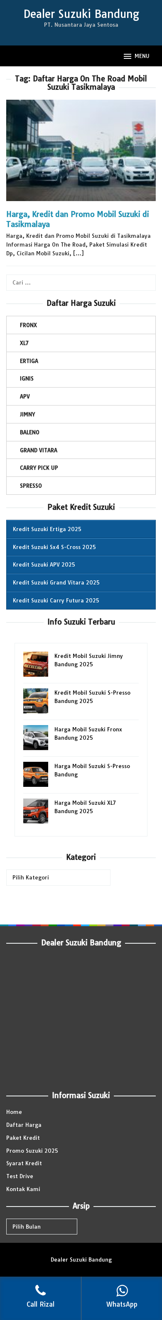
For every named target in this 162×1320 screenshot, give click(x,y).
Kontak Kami (23, 1189)
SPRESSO (31, 485)
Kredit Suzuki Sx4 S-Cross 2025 (54, 547)
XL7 (24, 343)
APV (25, 396)
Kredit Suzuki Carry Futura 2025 (56, 600)
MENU (142, 56)
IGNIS (27, 378)
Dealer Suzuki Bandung (81, 14)
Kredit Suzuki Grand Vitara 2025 (56, 582)
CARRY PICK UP (39, 467)
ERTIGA (29, 361)
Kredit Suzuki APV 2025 (44, 564)
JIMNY (27, 414)
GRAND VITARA (38, 450)
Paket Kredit (23, 1137)
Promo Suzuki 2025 (32, 1150)
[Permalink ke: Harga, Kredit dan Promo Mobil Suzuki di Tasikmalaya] (81, 154)
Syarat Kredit (24, 1163)
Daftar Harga (24, 1124)
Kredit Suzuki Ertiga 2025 (47, 529)
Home (14, 1111)
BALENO (29, 432)
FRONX (28, 325)
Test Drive (19, 1176)
